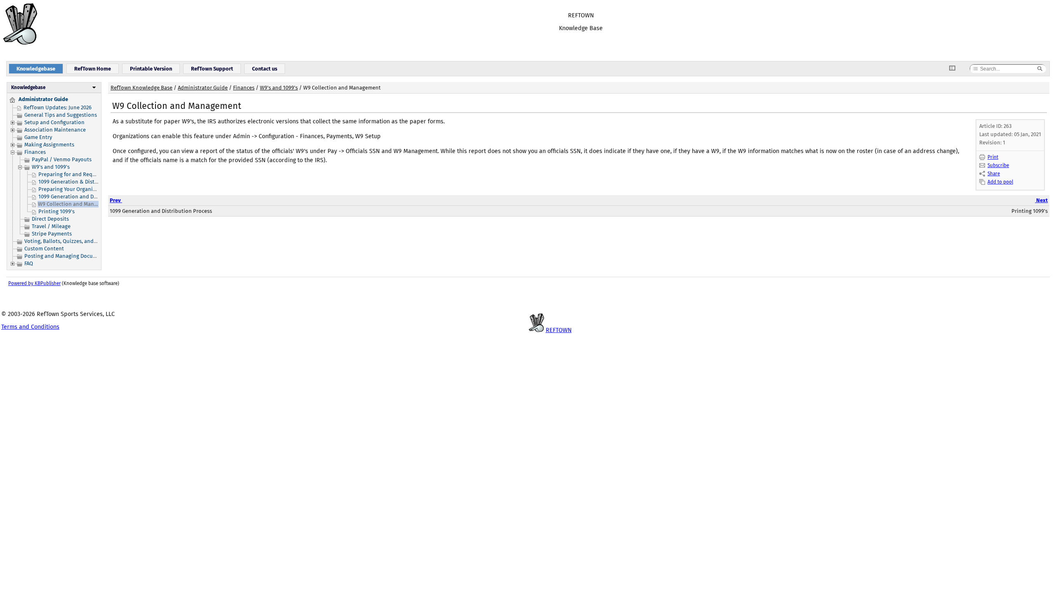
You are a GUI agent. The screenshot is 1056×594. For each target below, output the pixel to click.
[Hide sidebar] (955, 69)
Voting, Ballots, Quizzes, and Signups (69, 241)
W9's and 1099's (51, 167)
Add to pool (1000, 182)
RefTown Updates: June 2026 (58, 107)
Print (993, 157)
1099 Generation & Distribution (76, 182)
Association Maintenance (55, 130)
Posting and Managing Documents (66, 256)
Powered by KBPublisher (34, 283)
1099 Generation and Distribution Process (89, 196)
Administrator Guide (203, 88)
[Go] (1040, 69)
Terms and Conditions (30, 326)
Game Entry (38, 137)
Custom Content (44, 248)
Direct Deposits (50, 219)
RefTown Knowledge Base (141, 88)
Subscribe (998, 165)
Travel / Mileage (51, 226)
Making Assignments (49, 144)
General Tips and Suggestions (60, 115)
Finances (35, 152)
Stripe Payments (52, 234)
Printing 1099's (56, 211)
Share (994, 174)
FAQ (28, 263)
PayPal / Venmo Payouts (62, 159)
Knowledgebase (28, 87)
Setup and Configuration (54, 122)
